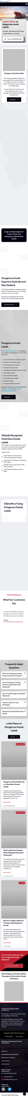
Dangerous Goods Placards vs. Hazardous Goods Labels (13, 784)
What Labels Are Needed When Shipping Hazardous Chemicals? (13, 852)
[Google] (3, 1089)
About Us (4, 1051)
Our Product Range (7, 1057)
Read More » (7, 802)
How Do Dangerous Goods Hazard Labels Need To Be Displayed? (11, 684)
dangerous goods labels (11, 351)
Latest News (5, 1061)
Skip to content (4, 1)
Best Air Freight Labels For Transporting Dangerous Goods (13, 923)
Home (3, 1048)
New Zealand (9, 389)
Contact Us (5, 1064)
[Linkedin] (10, 1089)
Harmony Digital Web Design (9, 1095)
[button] (3, 621)
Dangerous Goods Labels (14, 73)
